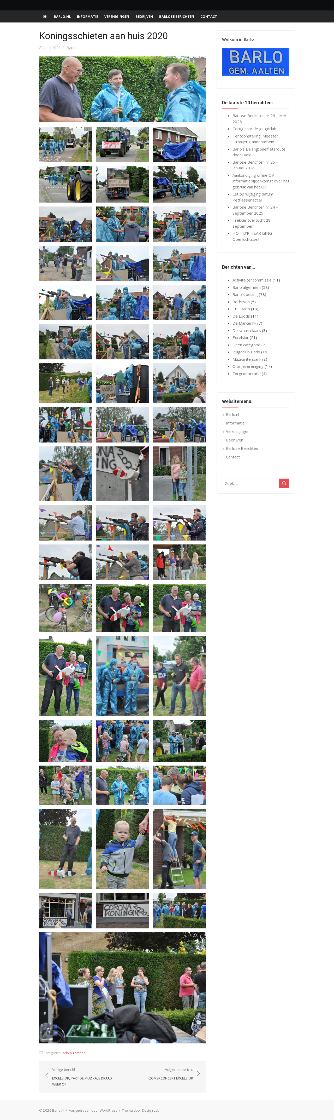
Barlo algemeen (73, 1052)
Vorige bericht (82, 1077)
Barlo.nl (62, 16)
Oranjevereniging (248, 366)
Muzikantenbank (246, 359)
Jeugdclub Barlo (246, 351)
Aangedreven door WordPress (93, 1110)
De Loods (241, 316)
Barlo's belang (245, 294)
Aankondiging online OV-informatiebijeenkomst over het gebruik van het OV (260, 181)
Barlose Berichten (176, 16)
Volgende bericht (171, 1074)
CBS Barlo (241, 308)
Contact (208, 16)
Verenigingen (116, 16)
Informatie (87, 16)
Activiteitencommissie (252, 280)
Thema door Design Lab (140, 1110)
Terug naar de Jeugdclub (254, 128)
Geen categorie (246, 344)
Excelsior (240, 337)
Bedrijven (144, 16)
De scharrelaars (246, 330)
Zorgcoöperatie (246, 373)
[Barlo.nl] (45, 16)
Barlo (71, 47)
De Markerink (244, 323)
